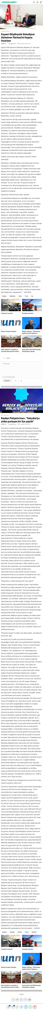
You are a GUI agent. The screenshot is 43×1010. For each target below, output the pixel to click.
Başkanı (4, 932)
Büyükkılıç (12, 296)
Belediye (12, 932)
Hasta (20, 296)
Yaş (32, 296)
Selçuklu (34, 932)
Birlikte (20, 932)
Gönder (7, 381)
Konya (26, 932)
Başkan (4, 296)
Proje (26, 296)
